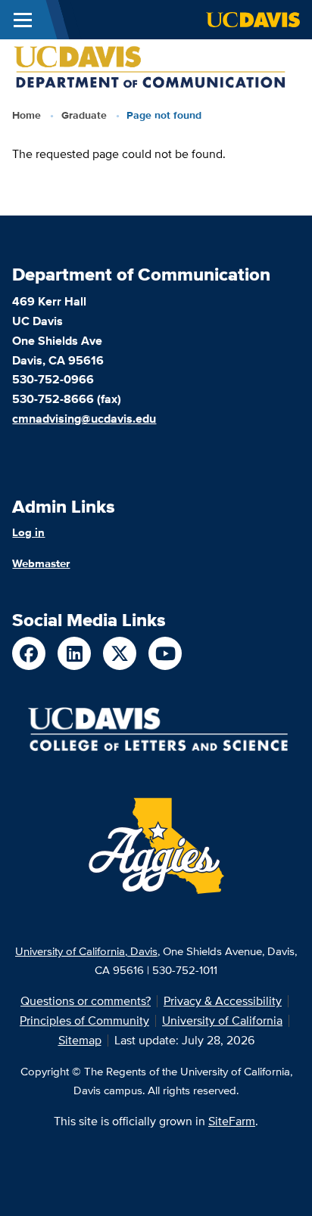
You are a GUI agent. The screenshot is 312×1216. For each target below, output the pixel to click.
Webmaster (41, 563)
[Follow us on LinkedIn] (74, 653)
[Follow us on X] (119, 653)
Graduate (84, 115)
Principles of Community (84, 1020)
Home (26, 115)
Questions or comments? (85, 1001)
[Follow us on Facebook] (28, 653)
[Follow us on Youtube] (165, 653)
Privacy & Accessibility (223, 1001)
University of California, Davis (86, 951)
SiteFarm (231, 1121)
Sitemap (79, 1040)
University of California (222, 1020)
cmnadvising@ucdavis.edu (84, 418)
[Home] (150, 66)
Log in (28, 532)
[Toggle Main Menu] (22, 19)
